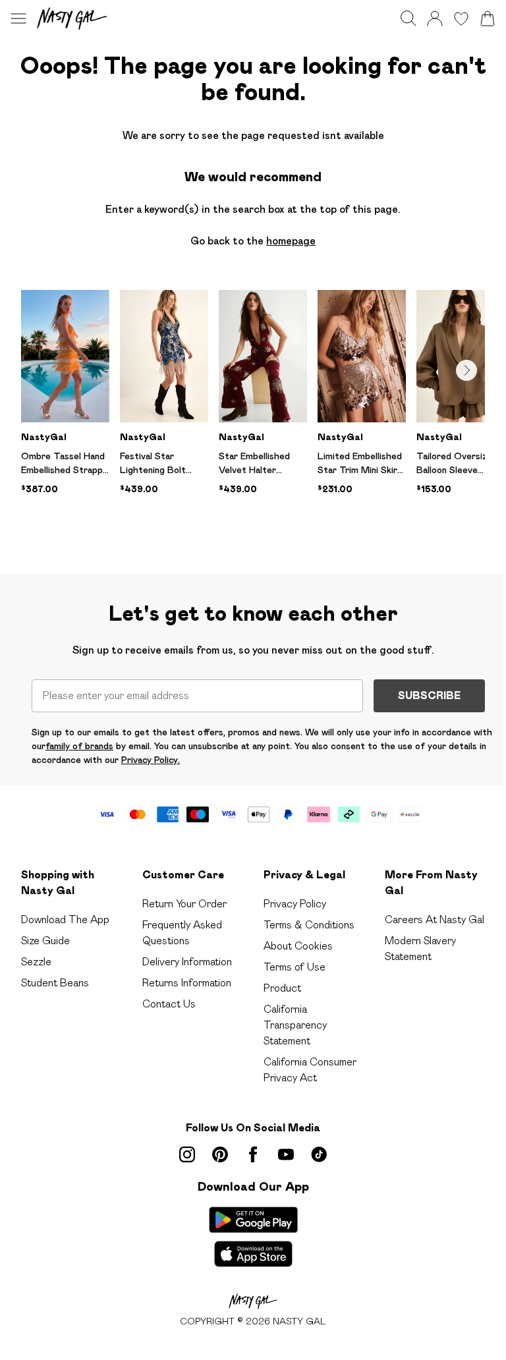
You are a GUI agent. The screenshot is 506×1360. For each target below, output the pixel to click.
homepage (291, 240)
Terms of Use (294, 967)
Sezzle (36, 961)
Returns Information (186, 982)
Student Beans (55, 982)
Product (282, 988)
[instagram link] (187, 1154)
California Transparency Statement (295, 1025)
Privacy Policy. (150, 759)
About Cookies (298, 945)
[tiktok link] (319, 1154)
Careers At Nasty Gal (434, 919)
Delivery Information (187, 961)
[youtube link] (286, 1154)
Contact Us (169, 1003)
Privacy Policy (295, 903)
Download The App (65, 919)
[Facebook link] (253, 1154)
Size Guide (45, 940)
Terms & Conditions (309, 924)
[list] (253, 411)
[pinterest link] (220, 1154)
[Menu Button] (18, 18)
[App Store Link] (253, 1236)
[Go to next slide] (466, 370)
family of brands (79, 746)
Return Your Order (184, 903)
